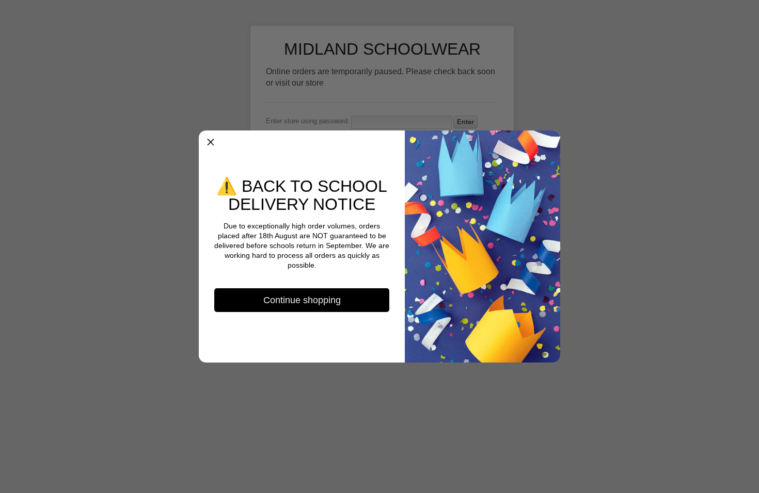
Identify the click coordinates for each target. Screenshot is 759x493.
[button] (211, 142)
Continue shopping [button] (302, 300)
